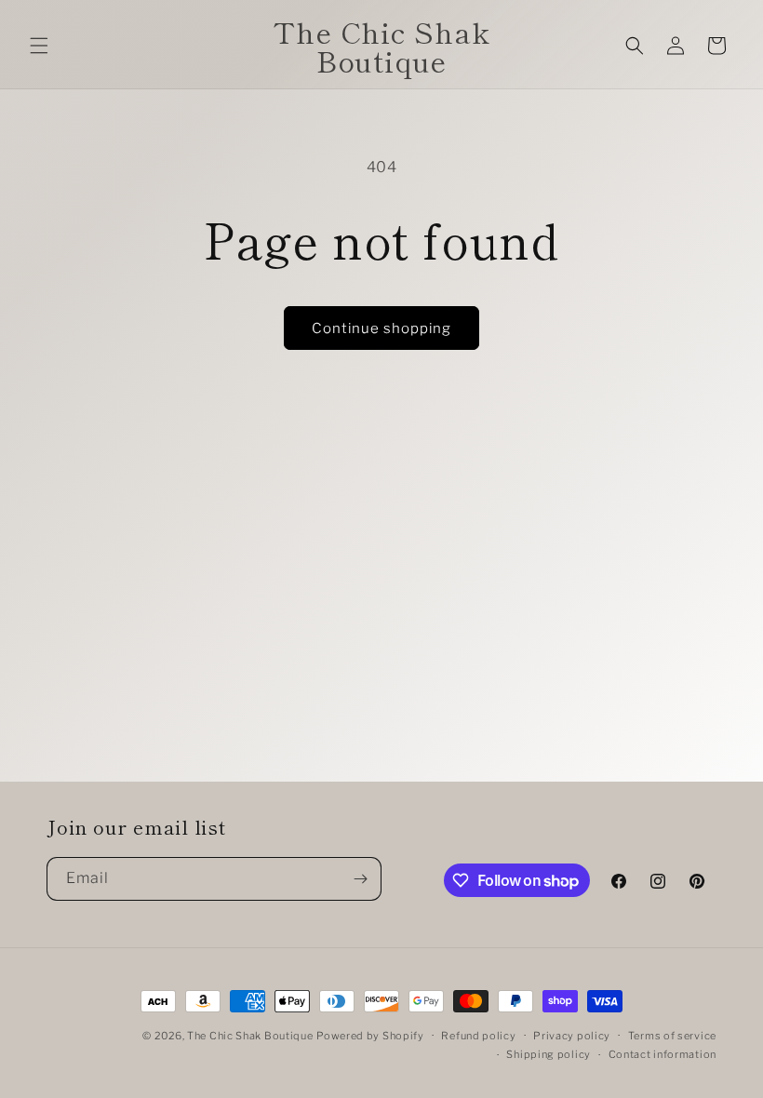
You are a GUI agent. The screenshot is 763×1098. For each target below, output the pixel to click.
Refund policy (478, 1035)
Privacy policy (571, 1035)
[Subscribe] (360, 879)
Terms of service (672, 1035)
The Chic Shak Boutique (250, 1035)
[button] (39, 45)
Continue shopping (381, 328)
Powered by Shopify (370, 1035)
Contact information (662, 1054)
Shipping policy (548, 1054)
